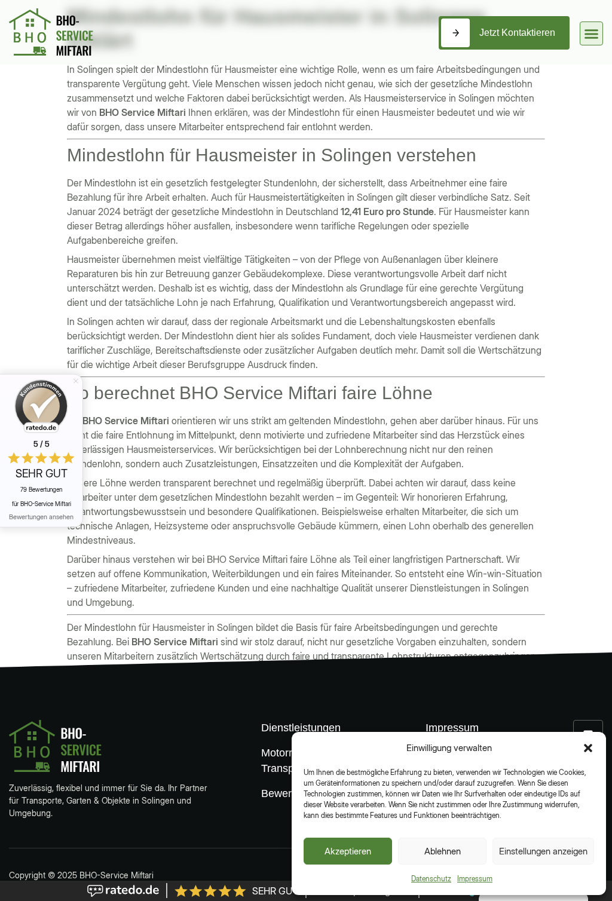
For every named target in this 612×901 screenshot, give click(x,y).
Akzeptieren (348, 851)
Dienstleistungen (293, 728)
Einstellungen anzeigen (543, 851)
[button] (588, 748)
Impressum (474, 878)
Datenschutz (431, 878)
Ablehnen (442, 851)
